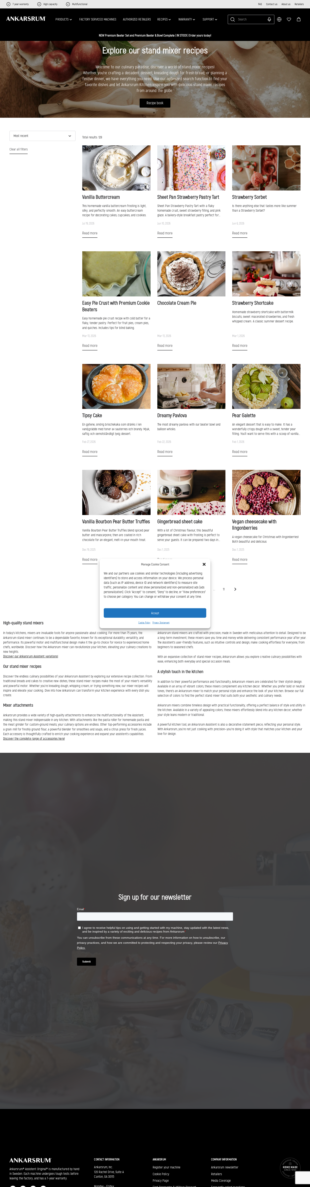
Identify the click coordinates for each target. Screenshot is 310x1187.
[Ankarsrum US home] (26, 18)
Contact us (271, 4)
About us (286, 4)
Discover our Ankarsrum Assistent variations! (30, 656)
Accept (155, 613)
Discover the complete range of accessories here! (34, 739)
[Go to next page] (235, 589)
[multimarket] (279, 19)
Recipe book (155, 103)
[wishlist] (289, 19)
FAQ (260, 4)
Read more (89, 233)
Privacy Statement (161, 622)
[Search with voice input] (269, 19)
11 (224, 589)
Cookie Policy (144, 622)
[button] (299, 19)
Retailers (299, 4)
